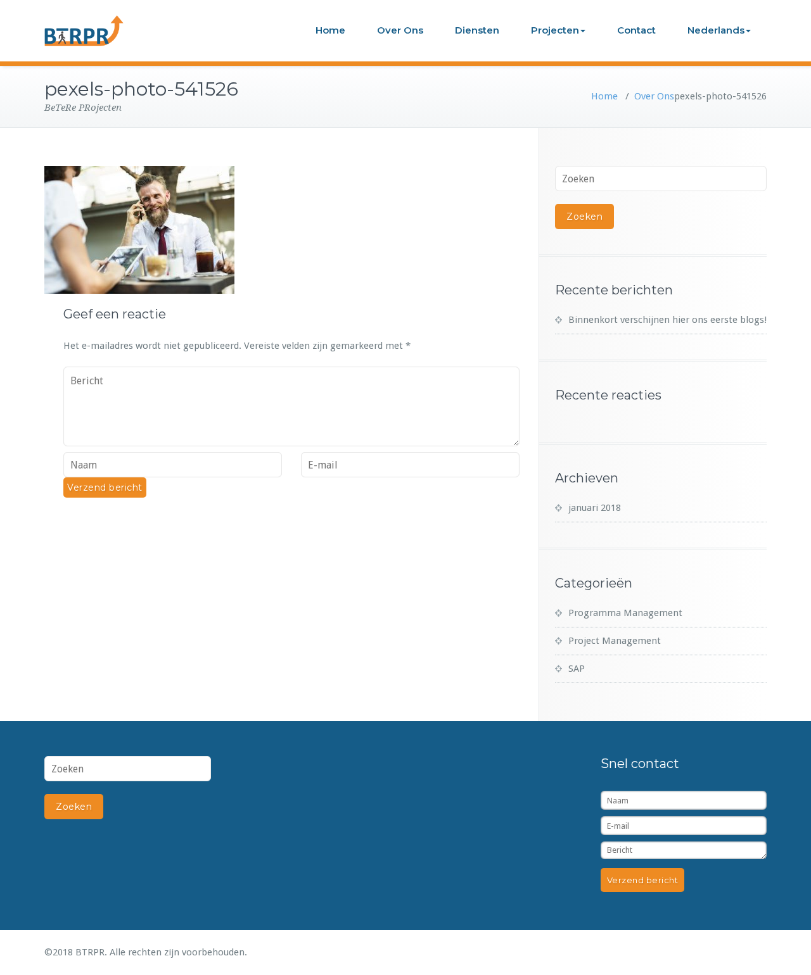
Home (330, 30)
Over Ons (400, 30)
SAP (576, 668)
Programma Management (625, 613)
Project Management (614, 640)
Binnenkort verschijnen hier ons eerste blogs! (667, 319)
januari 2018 (594, 507)
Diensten (477, 30)
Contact (636, 30)
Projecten (555, 30)
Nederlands (715, 30)
